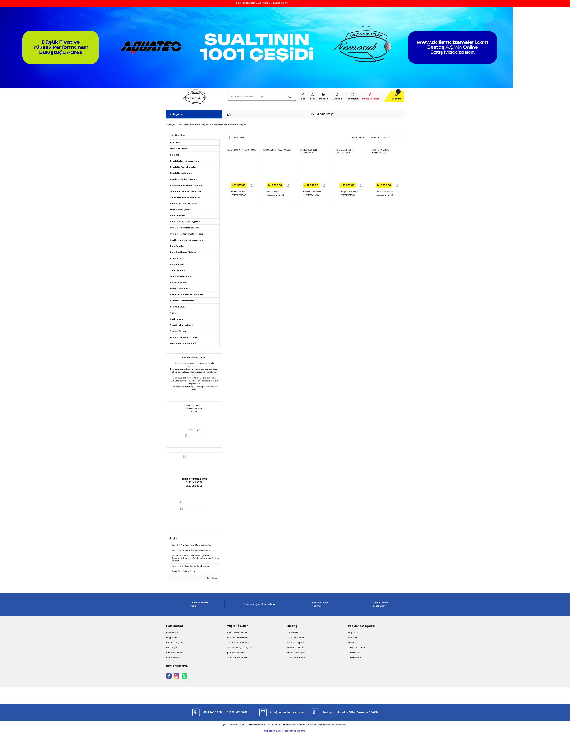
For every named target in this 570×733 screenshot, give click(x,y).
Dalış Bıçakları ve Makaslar (183, 252)
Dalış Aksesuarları (356, 647)
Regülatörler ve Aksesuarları (184, 161)
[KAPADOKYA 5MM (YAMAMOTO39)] (315, 164)
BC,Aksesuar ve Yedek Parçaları (186, 185)
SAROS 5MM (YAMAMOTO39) (275, 193)
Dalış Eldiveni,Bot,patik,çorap (185, 221)
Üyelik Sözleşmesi (175, 642)
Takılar (173, 313)
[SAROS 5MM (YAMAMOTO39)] (279, 164)
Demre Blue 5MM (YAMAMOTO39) (384, 193)
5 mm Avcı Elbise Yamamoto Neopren (229, 124)
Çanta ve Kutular (178, 282)
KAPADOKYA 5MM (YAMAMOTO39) (312, 193)
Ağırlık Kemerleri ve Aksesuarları (186, 240)
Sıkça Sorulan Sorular (237, 657)
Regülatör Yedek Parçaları (183, 167)
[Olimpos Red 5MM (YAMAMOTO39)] (351, 164)
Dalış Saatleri (177, 264)
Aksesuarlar (176, 258)
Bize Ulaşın (171, 647)
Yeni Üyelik (292, 632)
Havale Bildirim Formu (238, 637)
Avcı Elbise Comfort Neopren (184, 228)
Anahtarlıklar (177, 319)
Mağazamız (172, 637)
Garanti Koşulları (295, 647)
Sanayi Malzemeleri (180, 288)
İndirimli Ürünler (178, 149)
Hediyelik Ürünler (178, 307)
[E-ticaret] (284, 731)
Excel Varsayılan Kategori (183, 343)
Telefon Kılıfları (178, 331)
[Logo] (194, 96)
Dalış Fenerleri (177, 246)
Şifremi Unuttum (296, 637)
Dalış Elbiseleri (177, 215)
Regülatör (353, 632)
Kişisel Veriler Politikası (238, 642)
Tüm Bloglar (212, 578)
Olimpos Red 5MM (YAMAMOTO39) (348, 193)
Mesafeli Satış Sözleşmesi (240, 647)
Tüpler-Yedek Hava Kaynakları (185, 197)
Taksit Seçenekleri (296, 657)
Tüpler (351, 642)
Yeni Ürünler (176, 142)
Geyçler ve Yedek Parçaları (183, 179)
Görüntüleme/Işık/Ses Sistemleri (186, 294)
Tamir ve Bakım (178, 270)
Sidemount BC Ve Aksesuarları (185, 191)
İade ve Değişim (295, 642)
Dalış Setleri (176, 155)
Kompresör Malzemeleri (182, 300)
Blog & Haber (172, 657)
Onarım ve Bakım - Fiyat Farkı (185, 337)
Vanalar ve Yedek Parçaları (183, 203)
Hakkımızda (172, 632)
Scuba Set (353, 637)
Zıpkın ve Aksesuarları (181, 276)
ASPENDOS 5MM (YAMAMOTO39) (239, 193)
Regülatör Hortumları (181, 173)
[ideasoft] (269, 730)
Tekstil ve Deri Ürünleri (181, 325)
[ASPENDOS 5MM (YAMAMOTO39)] (242, 164)
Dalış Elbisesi (354, 652)
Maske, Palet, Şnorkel (180, 209)
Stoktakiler (239, 137)
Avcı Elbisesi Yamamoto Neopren (187, 234)
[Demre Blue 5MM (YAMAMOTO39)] (388, 164)
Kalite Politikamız (174, 652)
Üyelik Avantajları (296, 652)
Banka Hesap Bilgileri (237, 632)
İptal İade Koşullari (236, 652)
